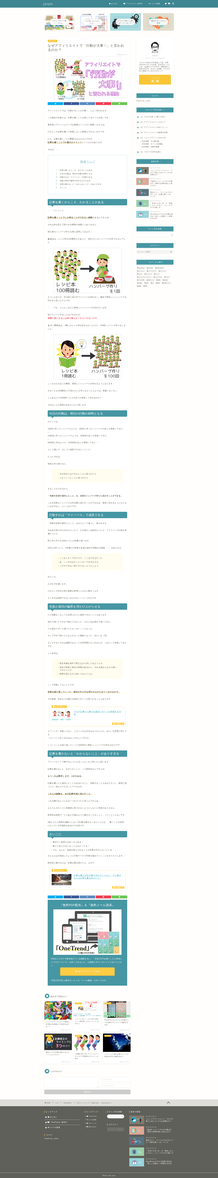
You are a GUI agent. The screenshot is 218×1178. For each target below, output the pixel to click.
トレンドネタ (158, 277)
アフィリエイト (152, 271)
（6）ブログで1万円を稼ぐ (150, 152)
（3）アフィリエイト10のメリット (153, 127)
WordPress (141, 268)
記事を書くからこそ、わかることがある (76, 170)
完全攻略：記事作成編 (150, 147)
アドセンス (141, 271)
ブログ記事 (141, 280)
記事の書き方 (52, 41)
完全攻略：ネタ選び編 (150, 141)
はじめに (114, 3)
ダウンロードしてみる (88, 971)
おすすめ (150, 268)
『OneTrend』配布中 (134, 3)
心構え (140, 283)
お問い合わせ (160, 268)
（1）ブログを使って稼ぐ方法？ (152, 117)
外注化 (166, 280)
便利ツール (151, 280)
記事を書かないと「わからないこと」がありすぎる (81, 184)
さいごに (63, 187)
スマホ (140, 274)
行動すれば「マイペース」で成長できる (76, 177)
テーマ (157, 274)
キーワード (163, 271)
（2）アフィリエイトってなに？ (152, 122)
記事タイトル (167, 283)
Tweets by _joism (143, 101)
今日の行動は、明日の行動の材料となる (76, 174)
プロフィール (92, 1123)
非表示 (91, 162)
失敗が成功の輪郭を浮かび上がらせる (75, 181)
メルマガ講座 (155, 3)
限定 (146, 286)
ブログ (167, 277)
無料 (158, 283)
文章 (147, 283)
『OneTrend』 (93, 1116)
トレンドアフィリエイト (145, 277)
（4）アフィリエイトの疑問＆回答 (153, 132)
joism (48, 4)
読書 (140, 286)
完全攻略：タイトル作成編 (152, 144)
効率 (159, 280)
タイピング (149, 274)
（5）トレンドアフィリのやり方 (152, 138)
